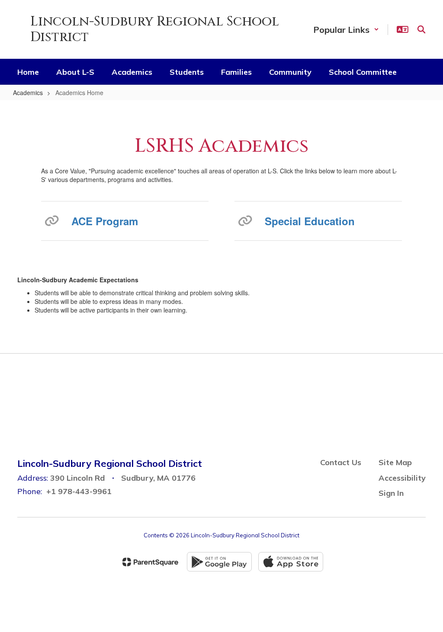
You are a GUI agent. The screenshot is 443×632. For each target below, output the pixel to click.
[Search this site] (421, 29)
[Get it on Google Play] (219, 561)
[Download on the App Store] (290, 561)
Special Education (310, 221)
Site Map (395, 462)
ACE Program (104, 221)
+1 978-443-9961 (79, 491)
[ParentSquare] (150, 561)
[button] (346, 29)
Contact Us (340, 462)
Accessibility (402, 478)
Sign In (391, 493)
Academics (28, 92)
